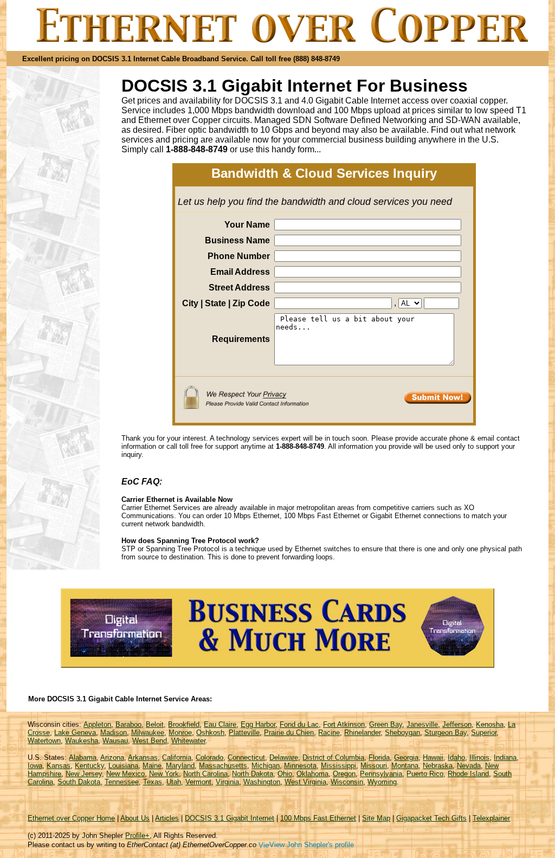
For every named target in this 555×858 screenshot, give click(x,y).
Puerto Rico (424, 774)
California (176, 757)
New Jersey (84, 774)
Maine (152, 766)
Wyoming (382, 782)
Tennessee (122, 782)
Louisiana (123, 766)
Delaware (283, 757)
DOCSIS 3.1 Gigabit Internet (229, 818)
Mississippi (338, 766)
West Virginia (305, 782)
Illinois (479, 757)
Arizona (112, 757)
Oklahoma (312, 774)
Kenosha (490, 724)
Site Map (376, 818)
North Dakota (252, 774)
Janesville (422, 724)
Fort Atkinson (344, 724)
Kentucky (89, 766)
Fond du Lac (299, 724)
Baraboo (128, 724)
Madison (113, 732)
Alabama (82, 757)
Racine (329, 732)
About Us (135, 818)
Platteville (244, 732)
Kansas (58, 766)
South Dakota (78, 782)
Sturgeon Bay (445, 732)
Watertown (44, 741)
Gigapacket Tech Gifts (431, 818)
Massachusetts (223, 766)
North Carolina (205, 774)
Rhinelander (362, 732)
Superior (483, 732)
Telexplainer (491, 818)
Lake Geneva (75, 732)
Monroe (180, 732)
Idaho (456, 757)
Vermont (198, 782)
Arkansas (143, 757)
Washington (261, 782)
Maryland (180, 766)
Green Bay (385, 724)
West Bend (149, 741)
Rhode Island (468, 774)
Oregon (344, 774)
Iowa (35, 766)
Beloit (155, 724)
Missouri (373, 766)
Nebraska (438, 766)
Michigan (265, 766)
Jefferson (457, 724)
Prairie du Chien (289, 732)
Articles (167, 818)
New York (164, 774)
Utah (173, 782)
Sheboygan (402, 732)
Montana (404, 766)
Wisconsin (347, 782)
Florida (379, 757)
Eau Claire (220, 724)
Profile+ (137, 835)
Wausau (115, 741)
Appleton (97, 724)
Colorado (209, 757)
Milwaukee (147, 732)
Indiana (505, 757)
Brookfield (183, 724)
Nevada (469, 766)
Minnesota (300, 766)
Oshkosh (210, 732)
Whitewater (188, 741)
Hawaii (433, 757)
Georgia (406, 757)
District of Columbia (333, 757)
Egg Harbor (258, 724)
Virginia (227, 782)
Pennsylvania (381, 774)
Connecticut (246, 757)
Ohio (285, 774)
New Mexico (125, 774)
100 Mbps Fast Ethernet (318, 818)
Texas (152, 782)
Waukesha (81, 741)
